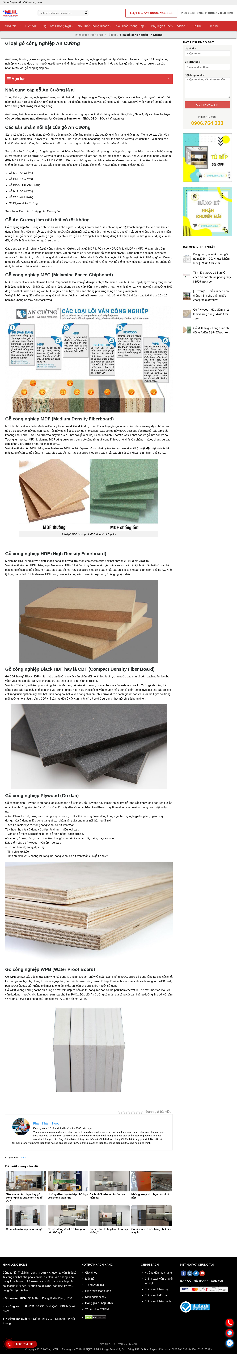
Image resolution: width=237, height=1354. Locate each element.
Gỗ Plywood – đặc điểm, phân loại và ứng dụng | (211, 314)
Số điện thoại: (193, 61)
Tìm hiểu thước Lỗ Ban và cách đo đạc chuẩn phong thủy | (212, 277)
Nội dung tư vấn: (195, 75)
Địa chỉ (133, 1344)
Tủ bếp (111, 34)
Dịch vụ (30, 26)
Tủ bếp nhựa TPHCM (97, 1309)
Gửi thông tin (207, 104)
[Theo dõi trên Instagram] (190, 1273)
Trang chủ (80, 34)
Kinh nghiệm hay (95, 1297)
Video (181, 26)
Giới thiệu (11, 26)
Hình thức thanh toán (98, 1290)
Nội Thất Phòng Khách (93, 26)
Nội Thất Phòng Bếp (130, 26)
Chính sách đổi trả (156, 1295)
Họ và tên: (191, 48)
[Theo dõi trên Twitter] (196, 1273)
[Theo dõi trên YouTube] (202, 1273)
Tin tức (197, 26)
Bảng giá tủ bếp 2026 (99, 1303)
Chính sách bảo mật (157, 1289)
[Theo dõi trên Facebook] (183, 1273)
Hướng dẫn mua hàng (158, 1272)
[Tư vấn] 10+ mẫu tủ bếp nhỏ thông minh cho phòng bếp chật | (211, 295)
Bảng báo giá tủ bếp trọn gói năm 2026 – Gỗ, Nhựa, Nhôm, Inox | (211, 259)
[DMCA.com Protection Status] (95, 1317)
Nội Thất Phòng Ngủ (57, 26)
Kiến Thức (96, 34)
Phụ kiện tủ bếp (162, 26)
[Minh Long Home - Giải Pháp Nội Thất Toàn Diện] (17, 13)
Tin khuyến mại (94, 1284)
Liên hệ (214, 26)
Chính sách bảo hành (158, 1301)
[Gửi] (86, 13)
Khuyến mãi (120, 1344)
